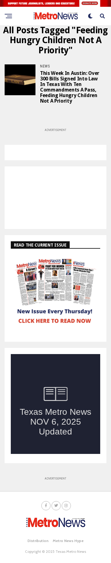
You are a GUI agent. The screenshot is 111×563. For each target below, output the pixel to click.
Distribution (37, 540)
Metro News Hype (68, 540)
